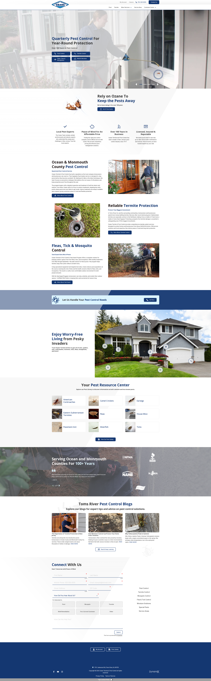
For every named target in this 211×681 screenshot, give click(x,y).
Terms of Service (110, 676)
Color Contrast (111, 680)
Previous (136, 84)
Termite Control (81, 53)
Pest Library (115, 649)
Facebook (54, 672)
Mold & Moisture (82, 58)
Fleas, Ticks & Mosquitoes (61, 59)
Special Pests (144, 607)
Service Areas (144, 611)
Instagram (62, 672)
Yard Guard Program (62, 276)
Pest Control (60, 53)
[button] (126, 7)
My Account (99, 649)
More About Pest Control (64, 195)
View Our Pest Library (107, 439)
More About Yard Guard (63, 282)
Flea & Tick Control (144, 600)
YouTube (58, 672)
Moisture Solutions (144, 603)
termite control (144, 224)
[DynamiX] (154, 672)
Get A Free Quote (108, 109)
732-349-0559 (142, 2)
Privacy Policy (100, 676)
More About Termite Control (121, 232)
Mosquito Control (143, 596)
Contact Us (154, 2)
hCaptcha (119, 635)
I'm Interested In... (57, 600)
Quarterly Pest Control (78, 176)
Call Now (151, 300)
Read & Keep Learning (107, 549)
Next (157, 84)
